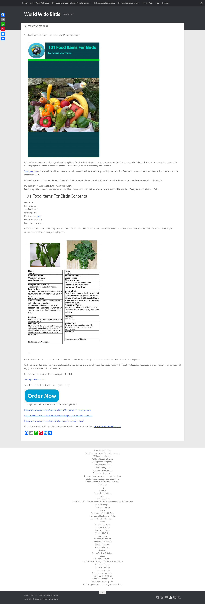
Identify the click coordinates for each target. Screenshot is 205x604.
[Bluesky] (2, 33)
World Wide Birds (42, 14)
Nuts (39, 216)
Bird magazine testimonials (104, 3)
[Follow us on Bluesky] (170, 597)
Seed (26, 171)
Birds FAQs (147, 3)
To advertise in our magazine (102, 582)
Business (165, 3)
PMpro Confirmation (102, 547)
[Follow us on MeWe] (179, 597)
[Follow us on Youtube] (166, 597)
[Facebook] (2, 14)
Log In (102, 522)
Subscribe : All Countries (102, 559)
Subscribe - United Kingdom (102, 579)
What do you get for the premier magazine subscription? (102, 584)
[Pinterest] (2, 29)
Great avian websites (102, 507)
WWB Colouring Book (102, 467)
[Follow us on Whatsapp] (162, 597)
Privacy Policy (102, 550)
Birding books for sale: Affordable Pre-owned (102, 482)
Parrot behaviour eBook (102, 465)
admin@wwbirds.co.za (34, 379)
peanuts (33, 171)
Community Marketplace (102, 493)
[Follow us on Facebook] (157, 597)
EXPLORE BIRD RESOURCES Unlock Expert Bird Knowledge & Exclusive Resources (102, 502)
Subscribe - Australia (102, 567)
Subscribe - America (102, 564)
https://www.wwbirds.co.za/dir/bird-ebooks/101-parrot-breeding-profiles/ (57, 410)
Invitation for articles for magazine (102, 519)
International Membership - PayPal (102, 516)
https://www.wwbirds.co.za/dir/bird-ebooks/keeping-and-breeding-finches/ (58, 415)
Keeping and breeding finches (102, 462)
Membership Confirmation (102, 542)
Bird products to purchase (128, 3)
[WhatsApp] (2, 24)
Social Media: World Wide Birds (102, 513)
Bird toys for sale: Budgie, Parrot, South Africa (102, 479)
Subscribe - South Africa (102, 576)
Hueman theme (53, 599)
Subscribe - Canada (103, 570)
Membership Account (102, 525)
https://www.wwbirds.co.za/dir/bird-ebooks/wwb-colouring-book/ (54, 421)
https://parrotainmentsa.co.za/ (107, 426)
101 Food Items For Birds (102, 456)
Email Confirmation (102, 499)
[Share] (2, 38)
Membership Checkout (102, 539)
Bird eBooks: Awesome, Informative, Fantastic (70, 3)
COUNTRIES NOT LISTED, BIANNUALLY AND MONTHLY (102, 562)
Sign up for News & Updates (102, 553)
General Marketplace (102, 505)
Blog (157, 3)
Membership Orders (102, 533)
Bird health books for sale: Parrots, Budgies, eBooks (102, 476)
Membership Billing (102, 527)
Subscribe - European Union (102, 573)
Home (24, 3)
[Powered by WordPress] (33, 599)
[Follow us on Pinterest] (175, 597)
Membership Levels (102, 544)
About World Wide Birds (39, 3)
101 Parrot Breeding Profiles (102, 459)
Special (102, 556)
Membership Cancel (102, 530)
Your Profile (102, 536)
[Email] (2, 19)
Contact (102, 496)
